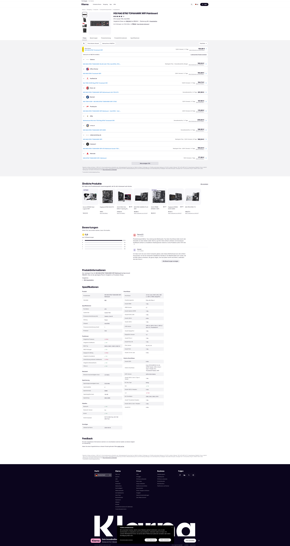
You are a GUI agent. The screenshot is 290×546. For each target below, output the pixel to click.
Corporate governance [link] (120, 509)
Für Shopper (84, 1)
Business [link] (160, 471)
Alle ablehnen (151, 540)
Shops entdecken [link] (140, 483)
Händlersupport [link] (161, 474)
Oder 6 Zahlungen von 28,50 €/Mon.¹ (197, 50)
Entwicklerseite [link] (161, 481)
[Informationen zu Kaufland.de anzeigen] (83, 78)
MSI (105, 300)
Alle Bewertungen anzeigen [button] (170, 261)
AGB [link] (116, 479)
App (111, 4)
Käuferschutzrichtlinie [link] (141, 486)
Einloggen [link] (138, 476)
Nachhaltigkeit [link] (118, 488)
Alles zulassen (164, 540)
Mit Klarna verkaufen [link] (162, 479)
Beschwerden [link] (139, 488)
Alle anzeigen (204, 184)
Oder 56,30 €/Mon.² (200, 130)
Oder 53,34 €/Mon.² (200, 149)
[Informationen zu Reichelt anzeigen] (83, 97)
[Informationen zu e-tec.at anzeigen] (83, 125)
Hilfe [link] (137, 474)
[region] (145, 534)
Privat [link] (138, 471)
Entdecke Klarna (97, 4)
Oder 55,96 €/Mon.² (200, 102)
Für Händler (91, 1)
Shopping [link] (89, 9)
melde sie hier (120, 446)
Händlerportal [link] (160, 476)
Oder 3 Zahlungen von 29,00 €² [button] (174, 213)
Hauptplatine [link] (116, 9)
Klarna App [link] (139, 481)
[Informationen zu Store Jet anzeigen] (83, 88)
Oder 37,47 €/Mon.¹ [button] (121, 213)
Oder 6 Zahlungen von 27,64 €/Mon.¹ (196, 64)
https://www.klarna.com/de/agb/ (110, 169)
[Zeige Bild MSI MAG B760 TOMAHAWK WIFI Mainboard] (84, 14)
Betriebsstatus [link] (160, 483)
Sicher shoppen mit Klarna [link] (142, 490)
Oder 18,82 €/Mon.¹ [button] (104, 213)
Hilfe (114, 4)
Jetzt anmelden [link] (190, 540)
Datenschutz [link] (118, 486)
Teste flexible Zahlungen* (143, 24)
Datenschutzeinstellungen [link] (142, 495)
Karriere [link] (117, 476)
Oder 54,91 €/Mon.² (200, 83)
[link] (180, 475)
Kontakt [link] (117, 504)
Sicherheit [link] (117, 483)
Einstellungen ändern (126, 540)
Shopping (105, 4)
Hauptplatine (153, 21)
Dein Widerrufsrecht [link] (141, 497)
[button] (197, 4)
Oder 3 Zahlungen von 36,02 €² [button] (192, 213)
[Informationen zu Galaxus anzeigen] (83, 59)
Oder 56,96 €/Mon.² (200, 111)
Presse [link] (117, 481)
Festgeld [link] (138, 493)
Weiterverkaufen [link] (119, 490)
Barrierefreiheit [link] (119, 497)
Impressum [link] (118, 499)
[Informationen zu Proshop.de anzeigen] (83, 106)
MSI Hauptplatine (89, 280)
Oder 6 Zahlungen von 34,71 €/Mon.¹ (196, 121)
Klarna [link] (83, 9)
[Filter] (83, 43)
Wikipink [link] (117, 502)
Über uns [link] (117, 474)
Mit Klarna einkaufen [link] (141, 479)
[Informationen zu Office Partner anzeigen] (83, 69)
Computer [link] (95, 9)
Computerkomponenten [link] (106, 9)
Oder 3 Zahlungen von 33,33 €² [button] (140, 213)
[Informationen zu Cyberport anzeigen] (83, 144)
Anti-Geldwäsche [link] (119, 493)
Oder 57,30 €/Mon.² (200, 158)
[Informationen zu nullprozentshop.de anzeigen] (83, 135)
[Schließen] (172, 527)
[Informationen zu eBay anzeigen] (83, 116)
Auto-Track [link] (118, 495)
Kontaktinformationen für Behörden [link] (124, 506)
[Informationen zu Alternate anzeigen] (83, 153)
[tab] (84, 38)
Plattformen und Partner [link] (163, 486)
